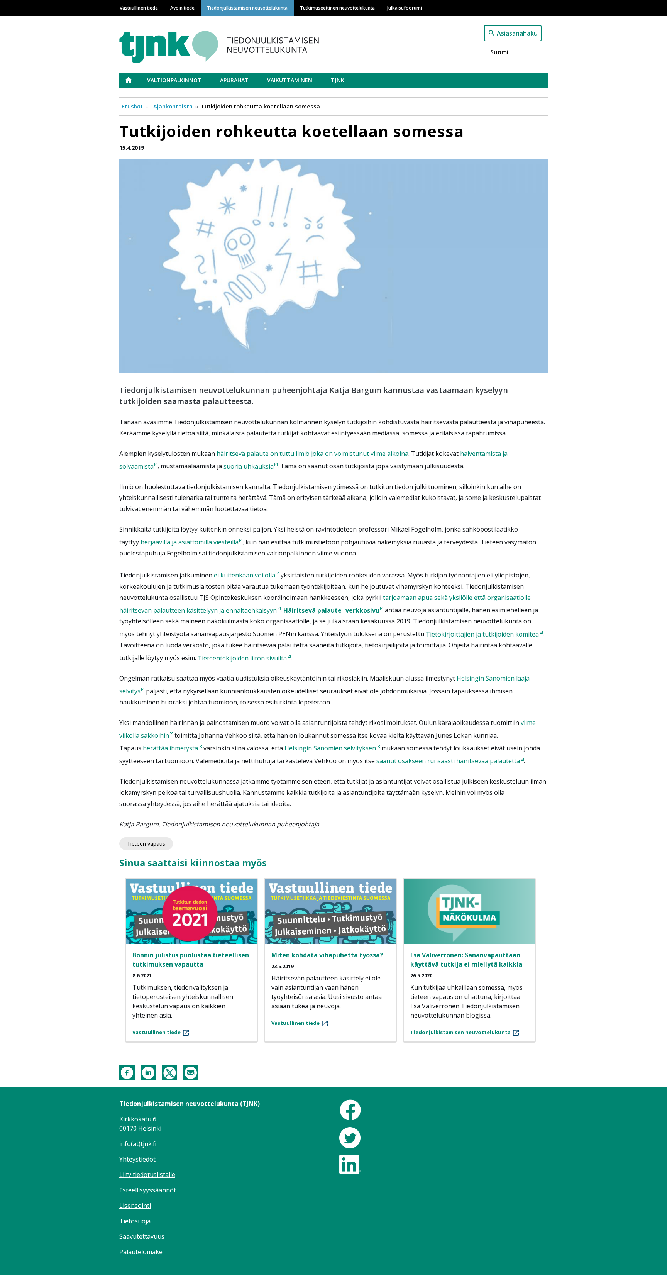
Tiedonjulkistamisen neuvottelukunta (247, 8)
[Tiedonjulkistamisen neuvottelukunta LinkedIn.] (350, 1164)
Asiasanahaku (517, 33)
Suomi (499, 52)
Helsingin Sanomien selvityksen (330, 748)
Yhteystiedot (137, 1159)
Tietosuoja (135, 1221)
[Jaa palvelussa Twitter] (169, 1072)
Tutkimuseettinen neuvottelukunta (337, 8)
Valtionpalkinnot (174, 80)
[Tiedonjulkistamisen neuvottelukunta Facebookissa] (350, 1109)
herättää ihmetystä (170, 748)
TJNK (337, 80)
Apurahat (234, 80)
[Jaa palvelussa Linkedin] (148, 1072)
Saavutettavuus (141, 1236)
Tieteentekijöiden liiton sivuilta (242, 658)
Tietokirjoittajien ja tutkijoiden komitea (482, 634)
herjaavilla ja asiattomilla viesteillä (190, 542)
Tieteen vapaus (146, 843)
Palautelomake (141, 1252)
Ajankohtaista (173, 106)
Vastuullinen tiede (139, 8)
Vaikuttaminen (289, 80)
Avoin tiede (182, 8)
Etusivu (133, 80)
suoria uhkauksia (248, 466)
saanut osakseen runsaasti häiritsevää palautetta (448, 761)
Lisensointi (135, 1205)
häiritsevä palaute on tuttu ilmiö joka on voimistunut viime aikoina (312, 453)
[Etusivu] (238, 43)
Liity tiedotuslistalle (147, 1174)
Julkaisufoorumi (404, 8)
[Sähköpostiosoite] (190, 1072)
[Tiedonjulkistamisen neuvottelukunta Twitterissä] (350, 1137)
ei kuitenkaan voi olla (244, 575)
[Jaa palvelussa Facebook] (127, 1072)
